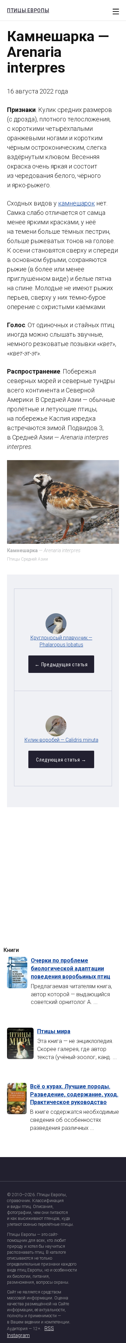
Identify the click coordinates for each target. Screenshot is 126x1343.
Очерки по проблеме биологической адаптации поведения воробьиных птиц (70, 968)
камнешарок (76, 203)
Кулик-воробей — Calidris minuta (61, 740)
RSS (49, 1328)
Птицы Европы (26, 9)
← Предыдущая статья (61, 664)
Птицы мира (53, 1031)
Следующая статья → (61, 760)
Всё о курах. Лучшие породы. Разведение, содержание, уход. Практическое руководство (74, 1094)
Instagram (18, 1335)
